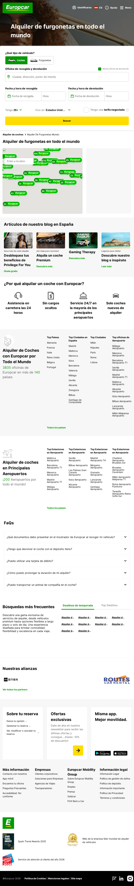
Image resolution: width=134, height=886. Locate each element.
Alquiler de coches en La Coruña (84, 617)
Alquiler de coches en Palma (67, 630)
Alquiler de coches (13, 134)
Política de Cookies (35, 878)
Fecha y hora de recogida (21, 88)
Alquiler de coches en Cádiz (67, 624)
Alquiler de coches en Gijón (118, 617)
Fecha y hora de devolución (85, 88)
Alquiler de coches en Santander (101, 624)
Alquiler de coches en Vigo (118, 624)
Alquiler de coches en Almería (84, 624)
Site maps (76, 878)
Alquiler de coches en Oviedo (84, 630)
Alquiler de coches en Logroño (67, 617)
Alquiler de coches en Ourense (101, 617)
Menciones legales (58, 878)
